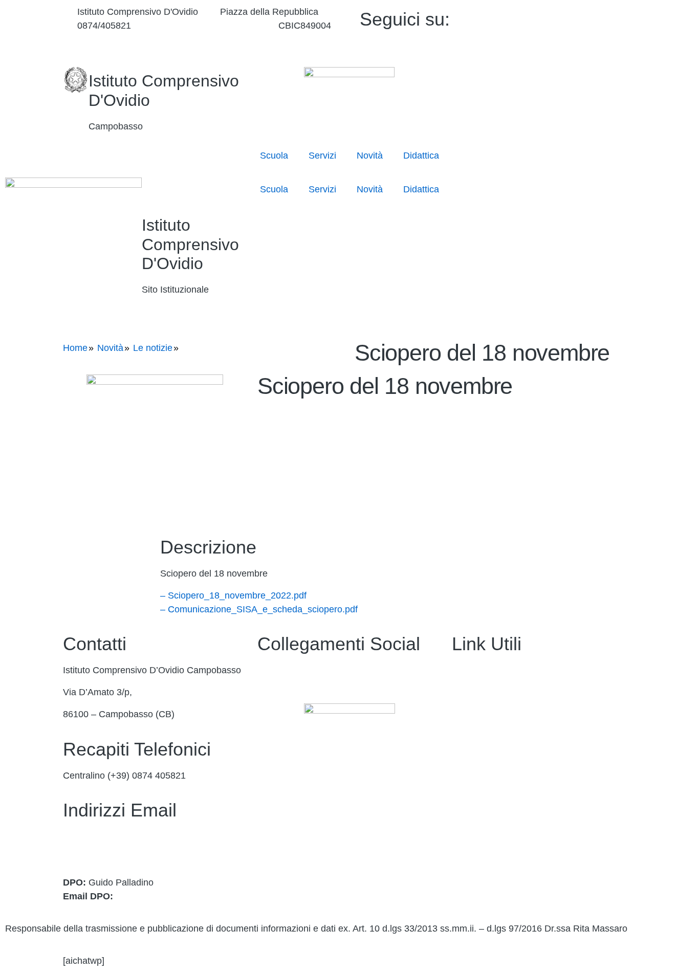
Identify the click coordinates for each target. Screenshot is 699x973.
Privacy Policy (480, 825)
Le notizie (152, 348)
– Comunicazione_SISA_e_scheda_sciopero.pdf (259, 609)
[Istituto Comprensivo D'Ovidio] (76, 80)
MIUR (463, 714)
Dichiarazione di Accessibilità (511, 847)
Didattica (421, 155)
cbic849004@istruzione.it (204, 25)
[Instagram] (565, 45)
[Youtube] (565, 31)
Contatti (468, 692)
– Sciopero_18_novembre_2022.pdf (233, 595)
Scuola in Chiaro (485, 781)
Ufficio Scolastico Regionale (509, 759)
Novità (370, 155)
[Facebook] (565, 17)
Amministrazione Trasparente (512, 670)
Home (75, 348)
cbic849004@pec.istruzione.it (123, 850)
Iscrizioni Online (484, 737)
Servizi (322, 155)
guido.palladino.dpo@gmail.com (181, 896)
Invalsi (465, 803)
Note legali (473, 869)
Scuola (274, 155)
